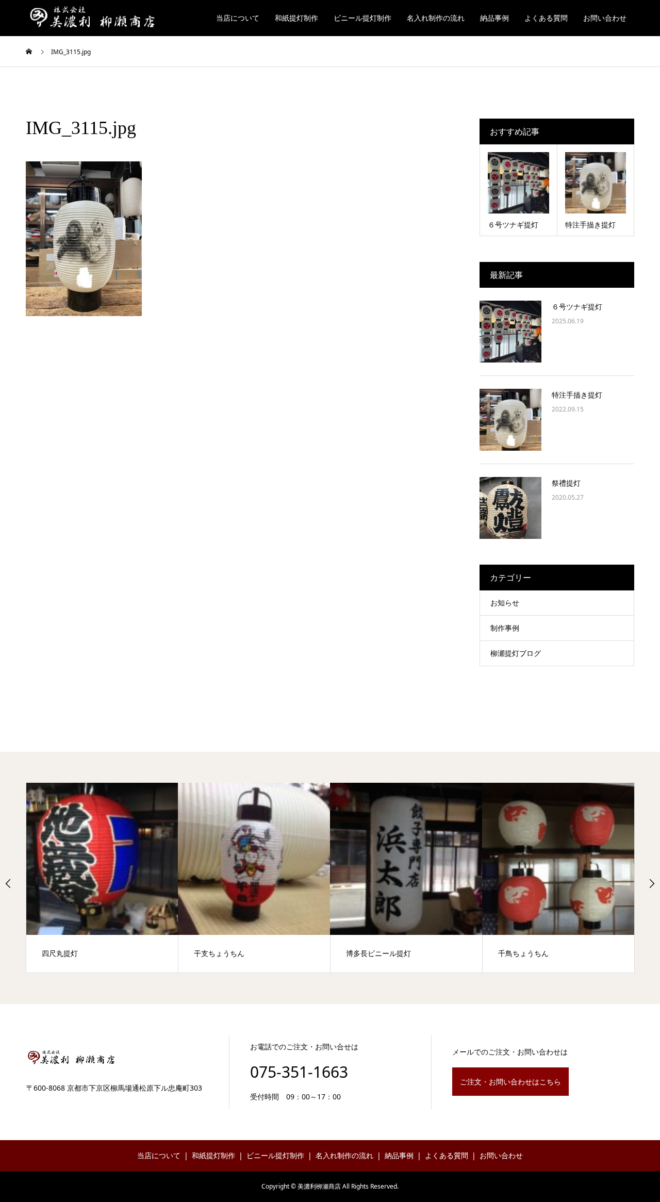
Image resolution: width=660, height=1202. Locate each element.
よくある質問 (546, 18)
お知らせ (504, 602)
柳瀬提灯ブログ (515, 653)
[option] (102, 878)
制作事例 (504, 628)
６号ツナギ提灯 (577, 306)
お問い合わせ (604, 18)
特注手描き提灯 (577, 395)
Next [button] (652, 883)
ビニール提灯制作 (362, 18)
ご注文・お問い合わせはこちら (510, 1081)
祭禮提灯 (566, 483)
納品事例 (494, 18)
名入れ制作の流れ (436, 18)
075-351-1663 (299, 1071)
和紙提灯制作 (296, 18)
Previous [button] (8, 883)
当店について (237, 18)
